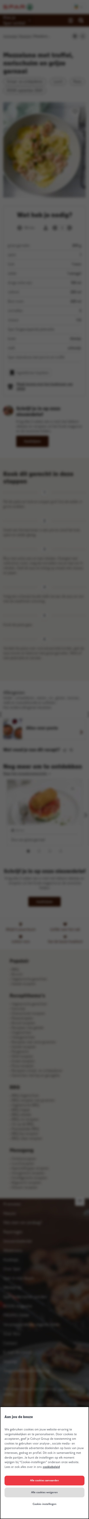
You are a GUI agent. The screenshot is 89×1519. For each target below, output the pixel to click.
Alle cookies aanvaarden (44, 1480)
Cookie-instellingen (44, 1504)
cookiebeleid (51, 1467)
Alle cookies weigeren (44, 1492)
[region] (44, 1463)
